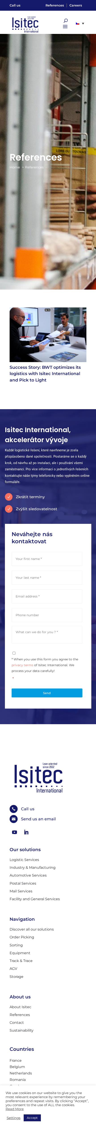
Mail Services (21, 891)
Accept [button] (32, 1118)
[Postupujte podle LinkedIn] (26, 832)
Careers (75, 5)
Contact (17, 1022)
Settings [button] (13, 1118)
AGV (13, 968)
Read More (15, 1109)
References (55, 5)
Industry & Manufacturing (33, 867)
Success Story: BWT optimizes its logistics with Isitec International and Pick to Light (45, 374)
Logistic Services (24, 860)
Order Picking (22, 937)
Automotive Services (28, 875)
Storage (16, 977)
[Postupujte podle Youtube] (14, 832)
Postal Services (23, 883)
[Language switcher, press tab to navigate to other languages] (80, 23)
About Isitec (20, 1007)
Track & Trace (21, 961)
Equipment (20, 953)
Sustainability (21, 1030)
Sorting (16, 945)
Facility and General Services (35, 899)
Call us (15, 5)
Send (47, 693)
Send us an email (38, 819)
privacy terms (22, 665)
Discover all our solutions (32, 929)
